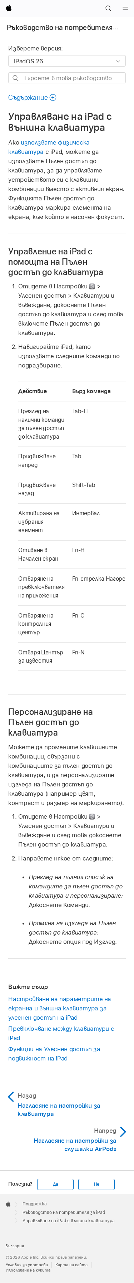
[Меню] (125, 8)
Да (56, 1184)
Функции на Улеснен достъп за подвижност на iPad (54, 1053)
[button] (108, 8)
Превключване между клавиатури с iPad (61, 1033)
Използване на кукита (28, 1270)
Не (97, 1184)
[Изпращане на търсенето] (16, 78)
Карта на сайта (71, 1264)
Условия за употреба (27, 1264)
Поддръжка (35, 1203)
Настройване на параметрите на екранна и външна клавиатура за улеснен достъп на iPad (59, 1008)
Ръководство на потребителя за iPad (64, 1212)
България (14, 1245)
